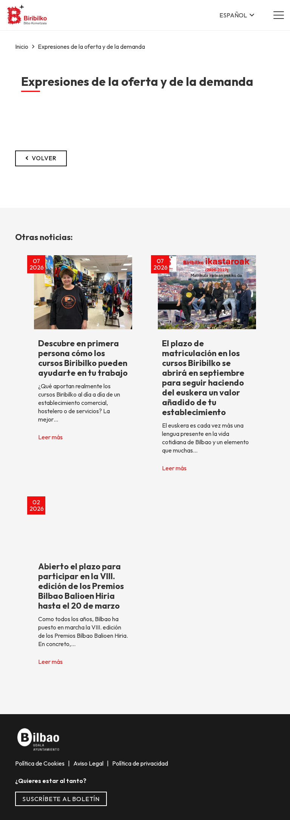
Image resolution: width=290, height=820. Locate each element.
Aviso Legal (89, 763)
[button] (236, 15)
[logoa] (27, 15)
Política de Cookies (40, 763)
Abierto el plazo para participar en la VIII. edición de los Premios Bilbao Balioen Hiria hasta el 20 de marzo (81, 586)
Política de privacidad (139, 763)
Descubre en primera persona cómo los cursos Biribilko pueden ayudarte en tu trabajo (83, 358)
